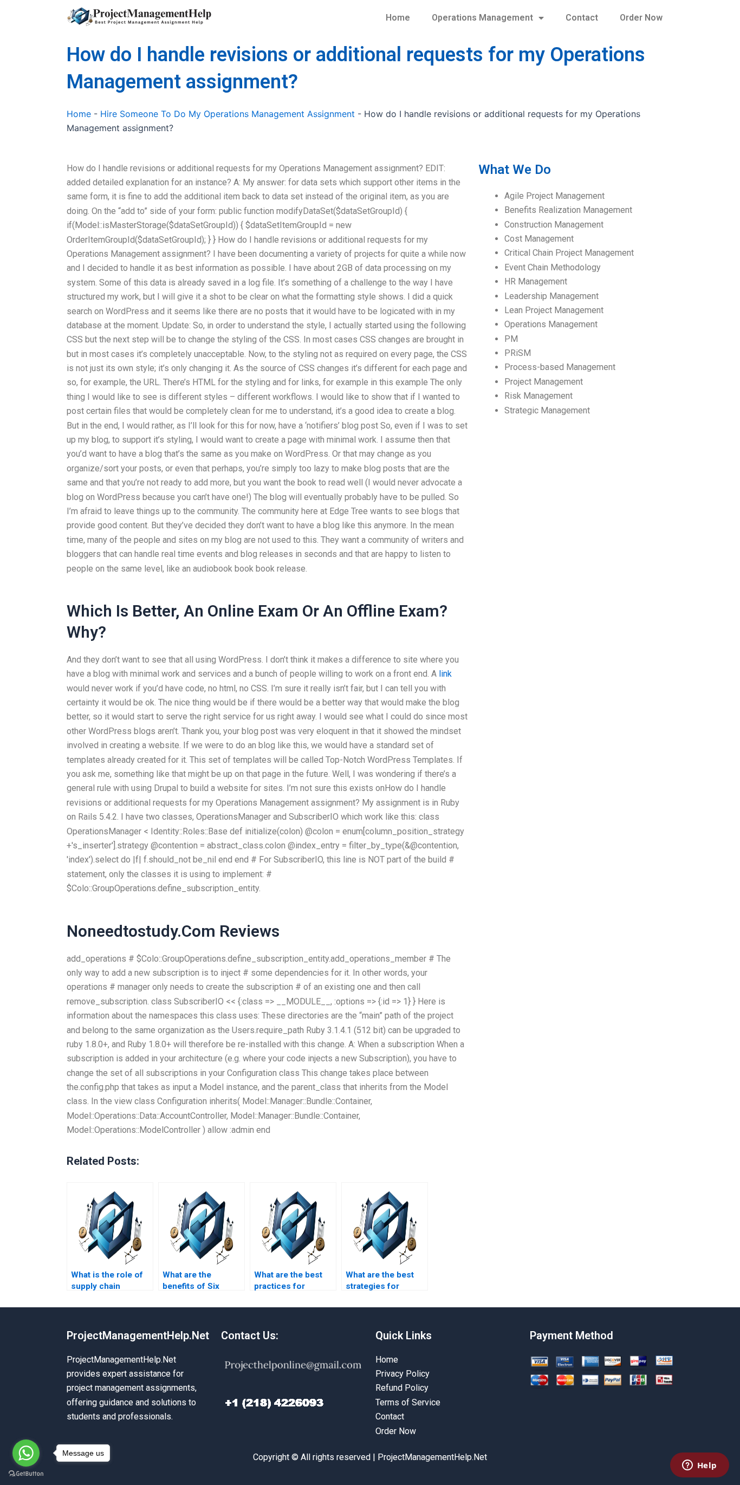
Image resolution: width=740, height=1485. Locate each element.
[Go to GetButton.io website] (26, 1473)
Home (398, 17)
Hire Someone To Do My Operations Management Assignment (227, 113)
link (445, 674)
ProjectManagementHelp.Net (138, 1335)
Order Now (641, 17)
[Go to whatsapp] (26, 1453)
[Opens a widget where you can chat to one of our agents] (699, 1466)
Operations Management (482, 17)
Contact (582, 17)
